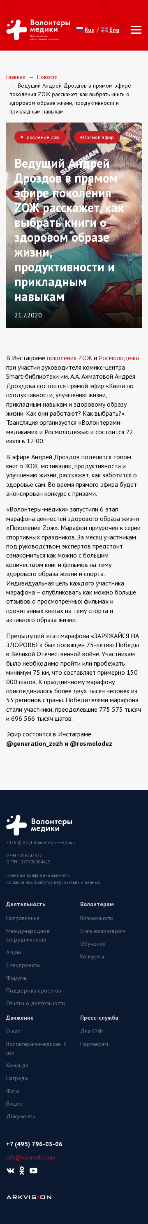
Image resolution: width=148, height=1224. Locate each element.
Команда (17, 1065)
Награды (17, 1078)
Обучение (93, 943)
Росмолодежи (119, 358)
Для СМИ (92, 1031)
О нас (13, 1031)
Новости (47, 77)
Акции (13, 952)
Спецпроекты (23, 965)
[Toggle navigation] (134, 30)
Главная (15, 77)
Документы (20, 1116)
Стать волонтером (102, 931)
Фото (12, 1090)
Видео (14, 1103)
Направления (22, 918)
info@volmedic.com (31, 1157)
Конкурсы (92, 956)
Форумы (17, 977)
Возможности (96, 918)
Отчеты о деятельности (35, 1003)
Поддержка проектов (33, 990)
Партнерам (94, 1044)
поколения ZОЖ (69, 358)
